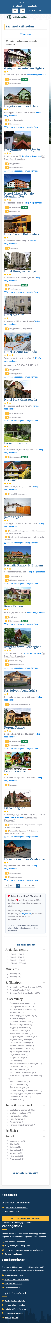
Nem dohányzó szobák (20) (21, 1045)
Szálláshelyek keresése (15, 1242)
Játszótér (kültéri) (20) (19, 1069)
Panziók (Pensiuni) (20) (19, 990)
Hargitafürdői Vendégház (22, 150)
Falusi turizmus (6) (17, 1119)
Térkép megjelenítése (36, 75)
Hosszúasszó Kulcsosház (21, 234)
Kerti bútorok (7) (16, 1099)
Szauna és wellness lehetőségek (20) (25, 1063)
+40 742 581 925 (12, 1212)
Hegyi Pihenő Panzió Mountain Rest (19, 195)
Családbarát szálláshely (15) (22, 1110)
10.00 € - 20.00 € (16, 954)
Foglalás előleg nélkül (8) (20, 1039)
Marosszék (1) (16, 1153)
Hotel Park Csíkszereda (20, 399)
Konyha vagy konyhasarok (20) (23, 1036)
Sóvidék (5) (14, 1144)
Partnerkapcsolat (12, 1288)
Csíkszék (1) (15, 1147)
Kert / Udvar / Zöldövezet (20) (22, 1072)
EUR (29, 11)
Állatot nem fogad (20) (19, 1087)
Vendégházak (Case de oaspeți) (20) (25, 987)
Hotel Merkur (14, 315)
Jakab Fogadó (13, 517)
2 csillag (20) (15, 974)
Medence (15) (15, 1060)
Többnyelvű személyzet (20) (21, 1006)
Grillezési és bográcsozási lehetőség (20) (24, 1077)
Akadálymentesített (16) (19, 1081)
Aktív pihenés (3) (16, 1122)
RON (39, 11)
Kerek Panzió (13, 606)
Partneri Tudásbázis (13, 1283)
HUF (34, 11)
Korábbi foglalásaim (13, 1254)
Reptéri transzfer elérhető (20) (22, 1009)
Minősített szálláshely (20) (21, 1042)
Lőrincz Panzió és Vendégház (24, 859)
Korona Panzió (14, 727)
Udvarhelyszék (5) (17, 1141)
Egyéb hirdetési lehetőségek (17, 1279)
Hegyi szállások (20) (18, 1116)
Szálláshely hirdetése (14, 1275)
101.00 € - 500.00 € (17, 963)
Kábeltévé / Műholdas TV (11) (22, 1021)
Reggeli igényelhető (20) (20, 1027)
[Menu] (3, 17)
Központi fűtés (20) (18, 1057)
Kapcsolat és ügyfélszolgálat (27, 1218)
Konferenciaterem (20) (19, 1030)
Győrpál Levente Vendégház (24, 68)
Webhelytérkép (11, 1317)
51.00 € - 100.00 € (17, 960)
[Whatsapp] (31, 3)
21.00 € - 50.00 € (16, 957)
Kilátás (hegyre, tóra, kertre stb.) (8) (25, 1093)
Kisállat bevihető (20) (18, 1084)
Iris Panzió (11, 480)
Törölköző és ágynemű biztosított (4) (25, 1090)
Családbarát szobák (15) (20, 1096)
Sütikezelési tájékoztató (15, 1313)
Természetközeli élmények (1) (22, 1125)
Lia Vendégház (14, 808)
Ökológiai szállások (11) (20, 1113)
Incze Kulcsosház (16, 443)
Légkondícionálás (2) (18, 1054)
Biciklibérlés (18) (16, 1012)
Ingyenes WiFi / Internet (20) (21, 1048)
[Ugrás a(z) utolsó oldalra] (33, 886)
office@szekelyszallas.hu (26, 6)
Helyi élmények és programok (17, 1246)
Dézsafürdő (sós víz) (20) (20, 1066)
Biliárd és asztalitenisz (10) (21, 1033)
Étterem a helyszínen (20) (20, 1024)
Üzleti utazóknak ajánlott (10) (22, 1003)
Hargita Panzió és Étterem (22, 106)
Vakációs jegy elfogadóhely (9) (23, 1015)
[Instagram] (27, 3)
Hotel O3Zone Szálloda (20, 352)
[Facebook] (20, 3)
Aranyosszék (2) (16, 1159)
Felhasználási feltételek (14, 1305)
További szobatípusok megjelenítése (22, 127)
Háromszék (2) (16, 1156)
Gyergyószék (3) (16, 1150)
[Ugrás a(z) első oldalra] (6, 886)
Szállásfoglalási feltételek (16, 1301)
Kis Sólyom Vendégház (20, 690)
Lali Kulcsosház (15, 771)
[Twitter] (24, 3)
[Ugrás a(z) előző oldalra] (10, 886)
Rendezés (26, 34)
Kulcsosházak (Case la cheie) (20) (24, 993)
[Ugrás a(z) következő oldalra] (29, 886)
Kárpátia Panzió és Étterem (23, 565)
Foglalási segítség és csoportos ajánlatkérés (24, 1250)
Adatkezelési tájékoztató (15, 1309)
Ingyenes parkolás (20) (19, 1051)
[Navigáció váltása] (15, 10)
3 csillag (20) (15, 977)
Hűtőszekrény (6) (17, 1018)
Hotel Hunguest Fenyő (20, 271)
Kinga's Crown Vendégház (22, 647)
